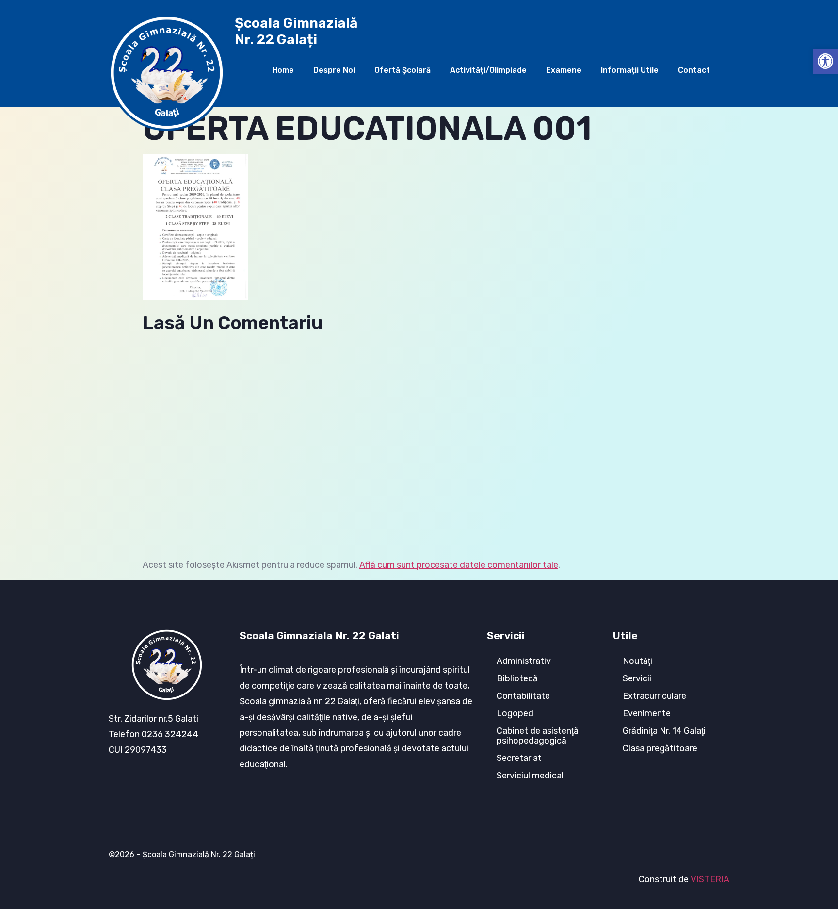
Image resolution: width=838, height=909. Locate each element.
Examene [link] (563, 70)
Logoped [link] (515, 713)
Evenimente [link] (647, 713)
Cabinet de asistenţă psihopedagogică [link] (538, 736)
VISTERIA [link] (710, 879)
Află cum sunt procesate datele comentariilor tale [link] (458, 565)
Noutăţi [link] (637, 661)
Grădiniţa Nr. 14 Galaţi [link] (664, 731)
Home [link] (283, 70)
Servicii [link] (637, 678)
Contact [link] (694, 70)
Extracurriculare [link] (654, 696)
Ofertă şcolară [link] (402, 70)
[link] (825, 61)
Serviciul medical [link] (530, 775)
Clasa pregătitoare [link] (660, 748)
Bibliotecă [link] (517, 678)
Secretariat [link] (519, 758)
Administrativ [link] (524, 661)
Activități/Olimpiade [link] (488, 70)
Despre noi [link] (334, 70)
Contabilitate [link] (523, 696)
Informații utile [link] (630, 70)
